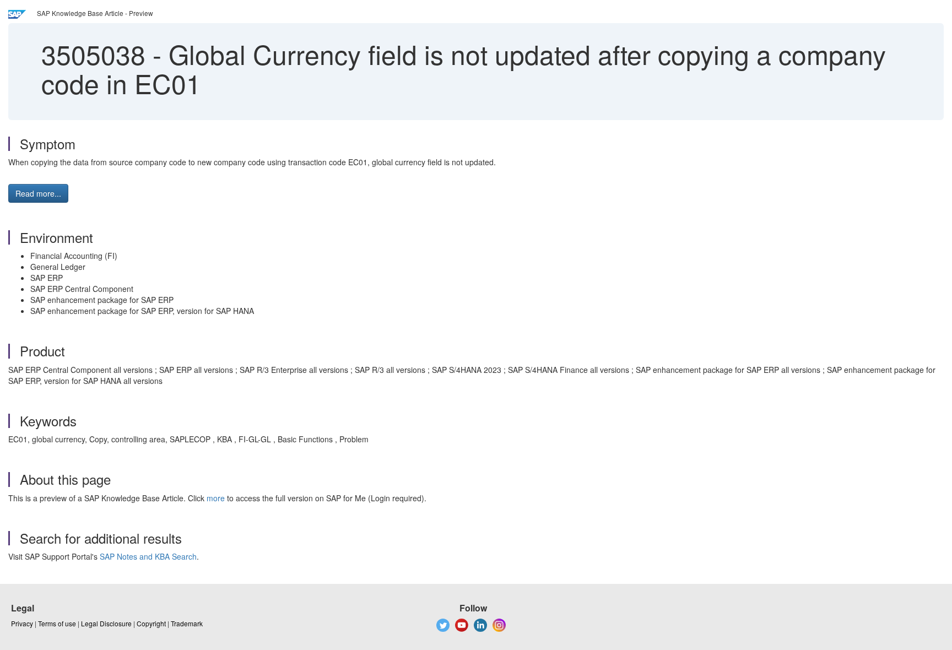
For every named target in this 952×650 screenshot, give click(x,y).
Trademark (187, 623)
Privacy (22, 623)
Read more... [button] (38, 193)
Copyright (151, 623)
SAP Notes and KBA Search (148, 556)
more (216, 497)
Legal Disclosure (106, 623)
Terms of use (57, 623)
